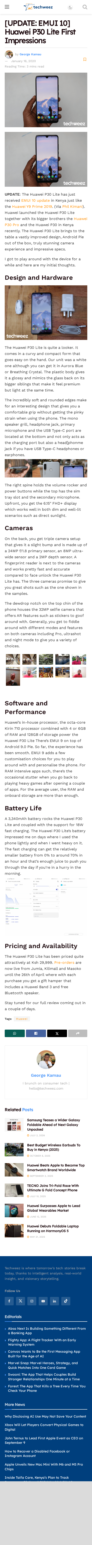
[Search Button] (85, 7)
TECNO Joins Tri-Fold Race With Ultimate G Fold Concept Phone (53, 1188)
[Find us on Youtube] (43, 1301)
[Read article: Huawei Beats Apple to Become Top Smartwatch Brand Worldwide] (14, 1169)
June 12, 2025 (37, 1216)
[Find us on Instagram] (31, 1301)
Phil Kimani (72, 206)
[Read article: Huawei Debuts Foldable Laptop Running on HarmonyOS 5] (14, 1230)
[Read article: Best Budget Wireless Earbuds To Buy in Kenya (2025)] (14, 1149)
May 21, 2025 (37, 1237)
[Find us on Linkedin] (54, 1301)
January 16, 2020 (23, 61)
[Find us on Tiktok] (65, 1301)
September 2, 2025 (41, 1176)
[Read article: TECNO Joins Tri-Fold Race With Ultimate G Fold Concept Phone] (14, 1190)
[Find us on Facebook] (9, 1301)
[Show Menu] (7, 7)
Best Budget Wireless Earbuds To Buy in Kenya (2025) (53, 1147)
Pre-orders (64, 962)
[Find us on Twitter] (20, 1301)
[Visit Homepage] (38, 7)
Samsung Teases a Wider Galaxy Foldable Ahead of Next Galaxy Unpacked (53, 1124)
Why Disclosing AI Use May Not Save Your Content (45, 1416)
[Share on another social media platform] (77, 1033)
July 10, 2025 (37, 1196)
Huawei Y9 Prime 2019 (32, 206)
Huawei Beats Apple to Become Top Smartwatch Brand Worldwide (56, 1167)
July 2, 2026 (37, 1135)
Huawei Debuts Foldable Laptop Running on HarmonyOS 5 (53, 1228)
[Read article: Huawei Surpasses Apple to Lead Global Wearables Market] (14, 1210)
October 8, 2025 (39, 1155)
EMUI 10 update (35, 200)
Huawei (22, 1018)
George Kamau (30, 54)
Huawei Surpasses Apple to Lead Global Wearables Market (53, 1208)
